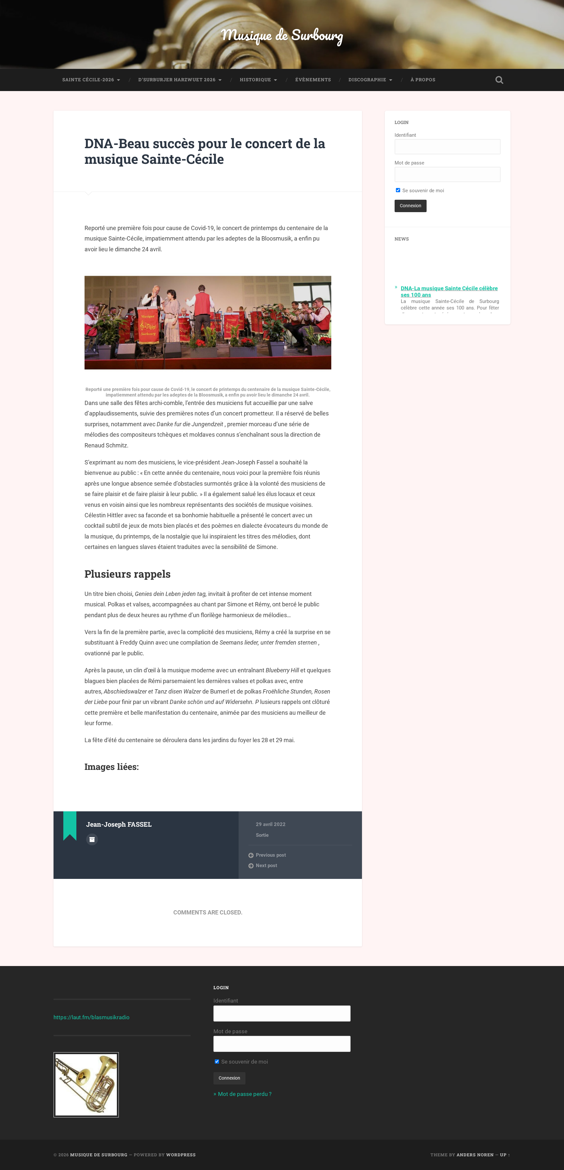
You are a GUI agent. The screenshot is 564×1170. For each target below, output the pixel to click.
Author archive (92, 839)
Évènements (313, 80)
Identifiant (405, 135)
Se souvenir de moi (422, 191)
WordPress (181, 1154)
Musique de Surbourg (282, 34)
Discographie (367, 80)
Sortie (262, 835)
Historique (255, 80)
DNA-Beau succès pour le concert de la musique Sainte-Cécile (205, 151)
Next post (266, 865)
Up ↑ (505, 1154)
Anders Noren (475, 1154)
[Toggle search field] (499, 80)
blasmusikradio (110, 1017)
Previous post (271, 855)
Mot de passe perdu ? (245, 1094)
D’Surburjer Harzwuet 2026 (177, 80)
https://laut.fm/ (72, 1017)
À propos (423, 80)
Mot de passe (409, 163)
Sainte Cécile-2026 (88, 80)
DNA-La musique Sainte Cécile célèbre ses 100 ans (449, 285)
